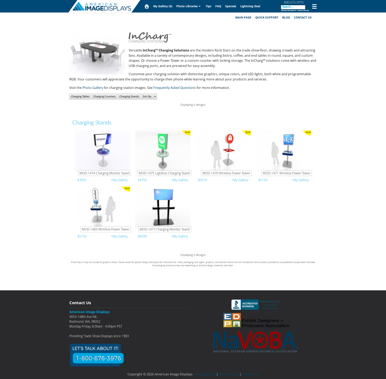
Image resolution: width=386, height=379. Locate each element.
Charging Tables (80, 96)
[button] (149, 96)
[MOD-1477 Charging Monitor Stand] (163, 207)
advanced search (288, 10)
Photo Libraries (187, 6)
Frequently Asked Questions (175, 87)
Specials (230, 6)
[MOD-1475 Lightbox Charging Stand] (163, 151)
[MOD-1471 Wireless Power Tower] (283, 151)
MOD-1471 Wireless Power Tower (286, 173)
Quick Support (266, 17)
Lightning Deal (250, 6)
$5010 (202, 180)
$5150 (262, 180)
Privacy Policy (205, 374)
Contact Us (303, 17)
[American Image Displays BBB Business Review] (256, 304)
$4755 (142, 180)
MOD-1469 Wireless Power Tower (105, 229)
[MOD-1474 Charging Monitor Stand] (102, 151)
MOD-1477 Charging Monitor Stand (165, 229)
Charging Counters (104, 96)
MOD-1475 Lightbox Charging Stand (164, 173)
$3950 (81, 180)
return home (303, 10)
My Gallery (162, 6)
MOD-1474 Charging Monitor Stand (104, 173)
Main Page (243, 17)
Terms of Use (229, 374)
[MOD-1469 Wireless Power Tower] (102, 207)
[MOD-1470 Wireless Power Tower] (223, 151)
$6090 (142, 236)
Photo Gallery (92, 87)
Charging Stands (129, 96)
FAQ (218, 6)
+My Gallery (119, 180)
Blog (286, 17)
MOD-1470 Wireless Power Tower (226, 173)
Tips (208, 6)
